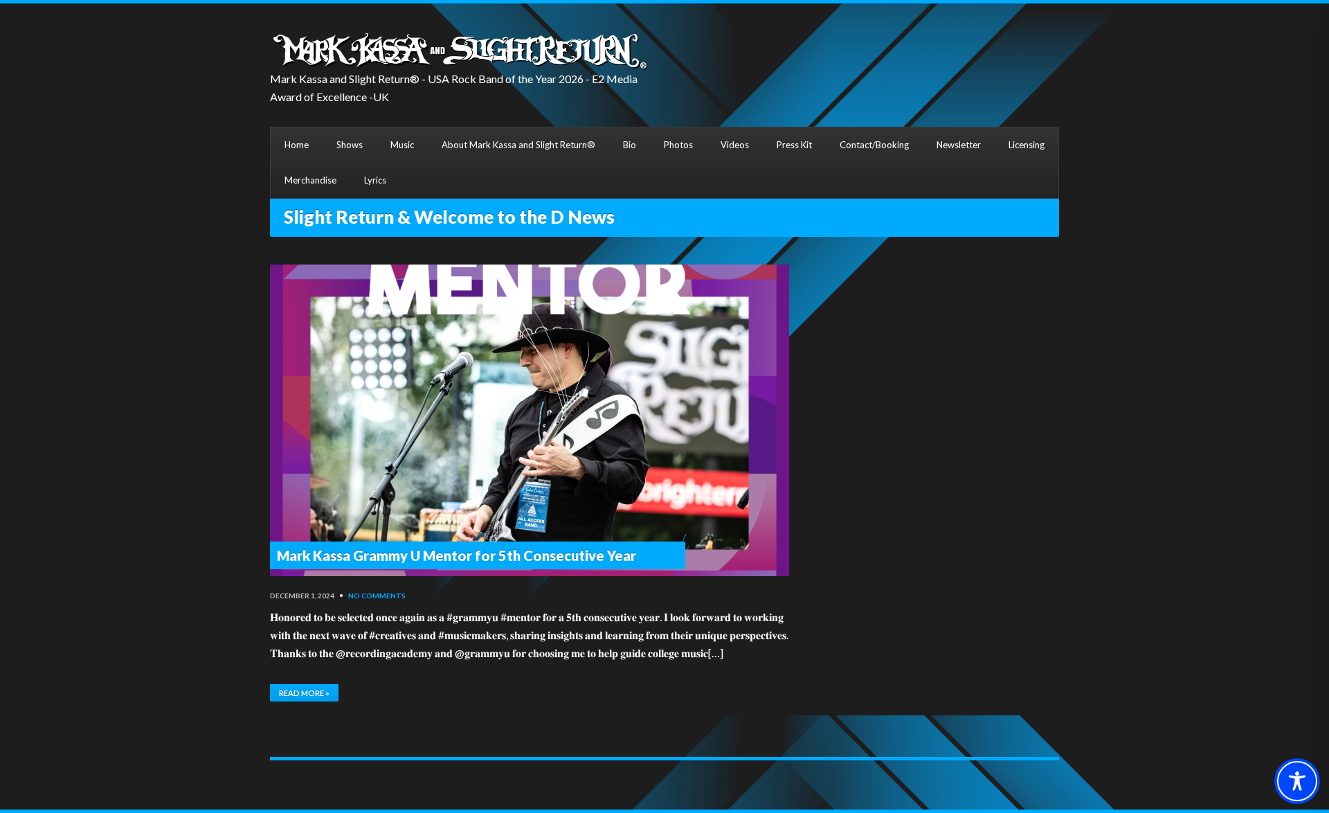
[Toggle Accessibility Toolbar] (1297, 781)
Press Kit (794, 144)
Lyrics (375, 180)
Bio (629, 144)
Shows (349, 144)
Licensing (1027, 144)
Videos (735, 144)
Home (296, 144)
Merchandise (310, 180)
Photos (678, 144)
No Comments (377, 595)
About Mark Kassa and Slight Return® (518, 144)
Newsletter (959, 144)
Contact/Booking (874, 144)
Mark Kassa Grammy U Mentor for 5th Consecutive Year (456, 555)
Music (402, 144)
